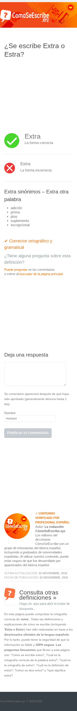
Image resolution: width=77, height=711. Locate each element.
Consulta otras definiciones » (44, 594)
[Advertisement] (40, 92)
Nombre (10, 413)
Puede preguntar (15, 269)
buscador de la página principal (40, 274)
